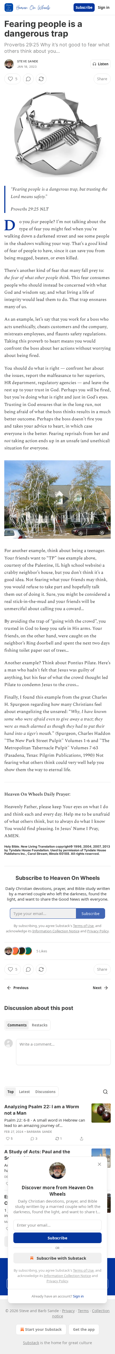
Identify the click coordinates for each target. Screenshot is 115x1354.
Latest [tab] (24, 1091)
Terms (83, 1310)
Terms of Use (83, 1270)
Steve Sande (27, 61)
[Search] (105, 1091)
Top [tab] (10, 1091)
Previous (20, 987)
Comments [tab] (16, 1025)
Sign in (104, 7)
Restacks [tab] (39, 1025)
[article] (57, 1122)
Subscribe (84, 7)
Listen (103, 64)
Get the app (84, 1329)
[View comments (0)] (28, 79)
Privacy (68, 1310)
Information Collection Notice (67, 1275)
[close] (99, 1164)
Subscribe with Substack (61, 1258)
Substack (31, 1342)
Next (97, 987)
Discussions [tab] (45, 1091)
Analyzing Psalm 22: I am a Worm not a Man (41, 1110)
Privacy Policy (57, 1281)
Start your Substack (43, 1329)
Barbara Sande (39, 1132)
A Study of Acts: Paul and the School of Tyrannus (37, 1155)
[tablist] (27, 1025)
